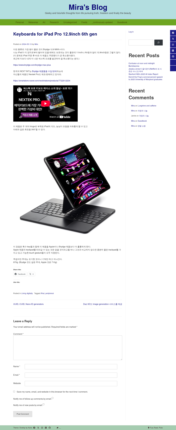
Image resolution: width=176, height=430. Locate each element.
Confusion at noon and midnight (142, 63)
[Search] (158, 43)
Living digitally (27, 293)
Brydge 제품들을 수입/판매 (44, 71)
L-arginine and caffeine (147, 105)
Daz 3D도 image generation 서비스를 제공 (102, 304)
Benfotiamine (134, 66)
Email (16, 374)
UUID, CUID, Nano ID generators (28, 304)
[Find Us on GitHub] (49, 427)
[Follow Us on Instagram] (42, 427)
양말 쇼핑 (142, 126)
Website (17, 383)
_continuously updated (102, 22)
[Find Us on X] (38, 427)
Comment (18, 333)
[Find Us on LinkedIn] (46, 427)
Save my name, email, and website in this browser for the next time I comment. (52, 391)
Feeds (84, 22)
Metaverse (33, 22)
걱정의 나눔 (142, 110)
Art (44, 22)
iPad (42, 293)
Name (16, 366)
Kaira (30, 427)
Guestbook (122, 22)
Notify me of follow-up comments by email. (32, 398)
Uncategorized (70, 22)
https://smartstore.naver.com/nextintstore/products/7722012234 (41, 80)
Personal (20, 22)
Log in (131, 31)
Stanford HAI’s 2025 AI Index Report (143, 74)
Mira (36, 44)
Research (54, 22)
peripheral (49, 293)
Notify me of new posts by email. (28, 405)
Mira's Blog (88, 7)
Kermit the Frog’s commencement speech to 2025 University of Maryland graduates (146, 78)
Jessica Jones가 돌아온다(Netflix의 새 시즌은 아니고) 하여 (145, 70)
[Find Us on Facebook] (34, 427)
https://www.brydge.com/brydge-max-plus (32, 64)
